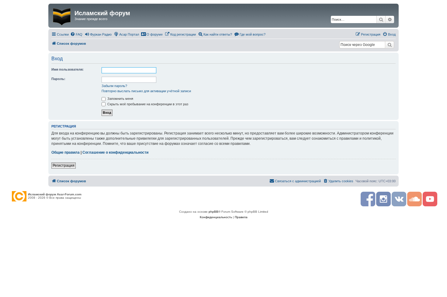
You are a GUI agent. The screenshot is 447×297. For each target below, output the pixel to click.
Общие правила (65, 152)
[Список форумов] (62, 15)
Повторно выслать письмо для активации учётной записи (146, 91)
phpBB (213, 211)
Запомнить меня (119, 98)
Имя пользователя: (67, 69)
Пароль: (58, 79)
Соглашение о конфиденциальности (115, 152)
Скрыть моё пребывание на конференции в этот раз (147, 104)
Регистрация (63, 165)
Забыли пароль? (114, 86)
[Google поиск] (389, 44)
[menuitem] (76, 34)
